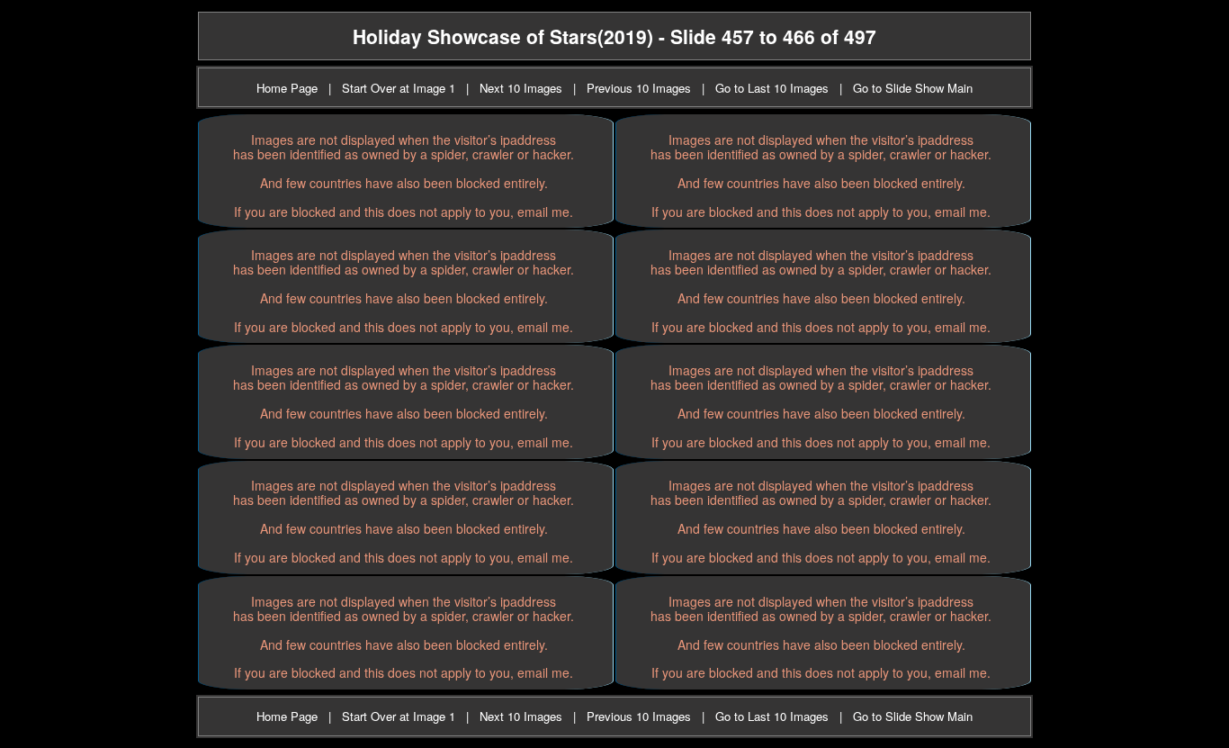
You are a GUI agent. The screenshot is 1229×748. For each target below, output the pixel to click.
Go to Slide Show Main (913, 87)
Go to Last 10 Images (772, 87)
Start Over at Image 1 (398, 87)
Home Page (287, 87)
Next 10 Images (521, 87)
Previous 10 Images (639, 87)
